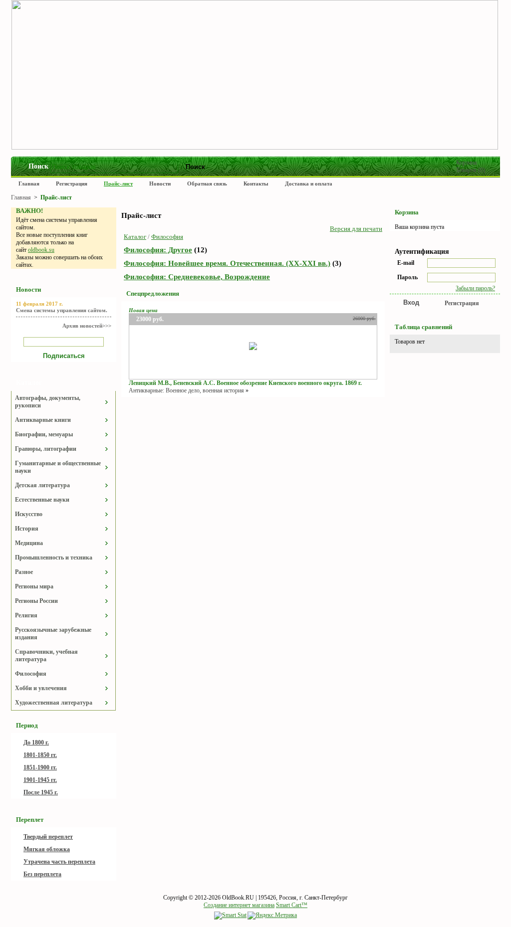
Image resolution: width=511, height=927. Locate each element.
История (26, 528)
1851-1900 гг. (40, 767)
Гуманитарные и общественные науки (58, 467)
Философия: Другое (158, 250)
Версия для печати (356, 228)
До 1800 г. (36, 742)
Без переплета (42, 874)
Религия (26, 615)
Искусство (28, 514)
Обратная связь (207, 183)
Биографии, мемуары (44, 434)
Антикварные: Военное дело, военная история (186, 390)
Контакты (256, 183)
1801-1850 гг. (40, 754)
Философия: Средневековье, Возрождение (197, 277)
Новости (160, 183)
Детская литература (42, 485)
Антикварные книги (43, 419)
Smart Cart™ (291, 905)
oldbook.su (41, 249)
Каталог (135, 236)
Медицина (29, 543)
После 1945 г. (40, 792)
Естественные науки (42, 499)
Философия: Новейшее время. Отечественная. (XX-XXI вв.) (227, 263)
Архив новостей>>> (86, 326)
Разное (24, 571)
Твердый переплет (48, 836)
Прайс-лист (118, 183)
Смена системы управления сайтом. (61, 310)
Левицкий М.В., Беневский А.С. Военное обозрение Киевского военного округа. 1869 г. (245, 382)
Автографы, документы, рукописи (47, 401)
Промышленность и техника (53, 557)
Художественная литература (53, 702)
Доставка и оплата (308, 183)
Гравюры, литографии (45, 448)
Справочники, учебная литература (46, 655)
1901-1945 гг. (40, 779)
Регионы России (36, 600)
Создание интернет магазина (239, 905)
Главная (28, 183)
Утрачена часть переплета (59, 861)
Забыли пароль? (475, 288)
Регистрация (71, 183)
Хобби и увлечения (41, 688)
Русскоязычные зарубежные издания (53, 633)
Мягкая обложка (46, 849)
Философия (30, 673)
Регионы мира (34, 586)
